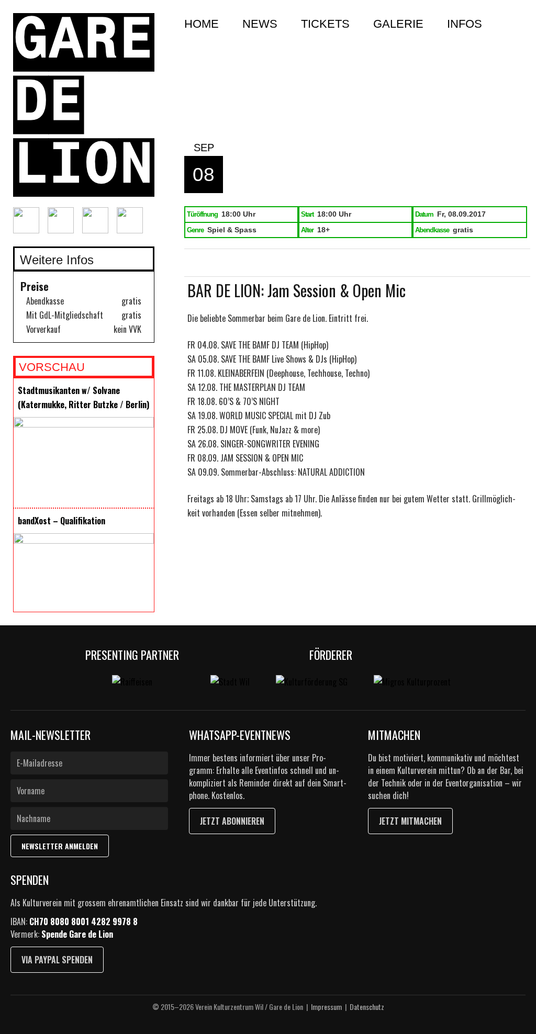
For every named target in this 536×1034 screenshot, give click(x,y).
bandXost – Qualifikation (61, 520)
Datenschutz (367, 1006)
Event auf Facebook (224, 263)
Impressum (326, 1006)
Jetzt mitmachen (410, 821)
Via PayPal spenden (57, 959)
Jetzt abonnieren (232, 821)
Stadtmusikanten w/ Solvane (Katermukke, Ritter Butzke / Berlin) (83, 397)
